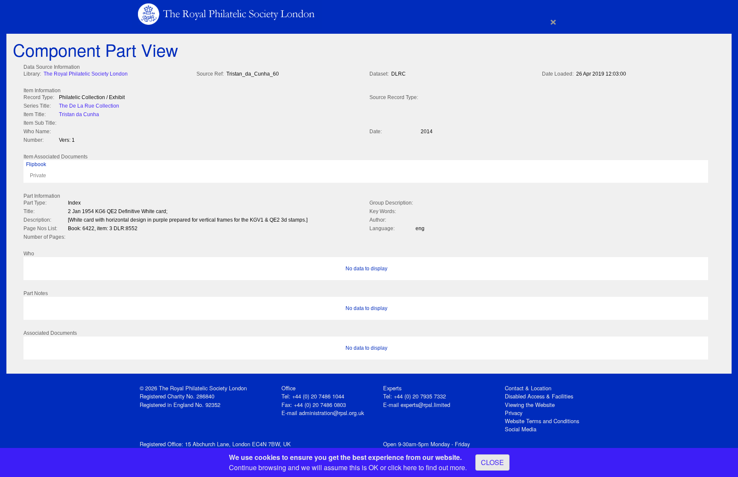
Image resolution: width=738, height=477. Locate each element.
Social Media (520, 429)
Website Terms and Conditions (542, 421)
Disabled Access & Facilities (539, 396)
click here (402, 467)
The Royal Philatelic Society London (86, 74)
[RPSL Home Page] (227, 13)
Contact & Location (528, 388)
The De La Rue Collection (89, 106)
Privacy (513, 413)
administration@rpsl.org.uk (331, 413)
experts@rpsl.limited (425, 405)
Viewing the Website (530, 405)
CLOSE (492, 462)
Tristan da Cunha (79, 114)
